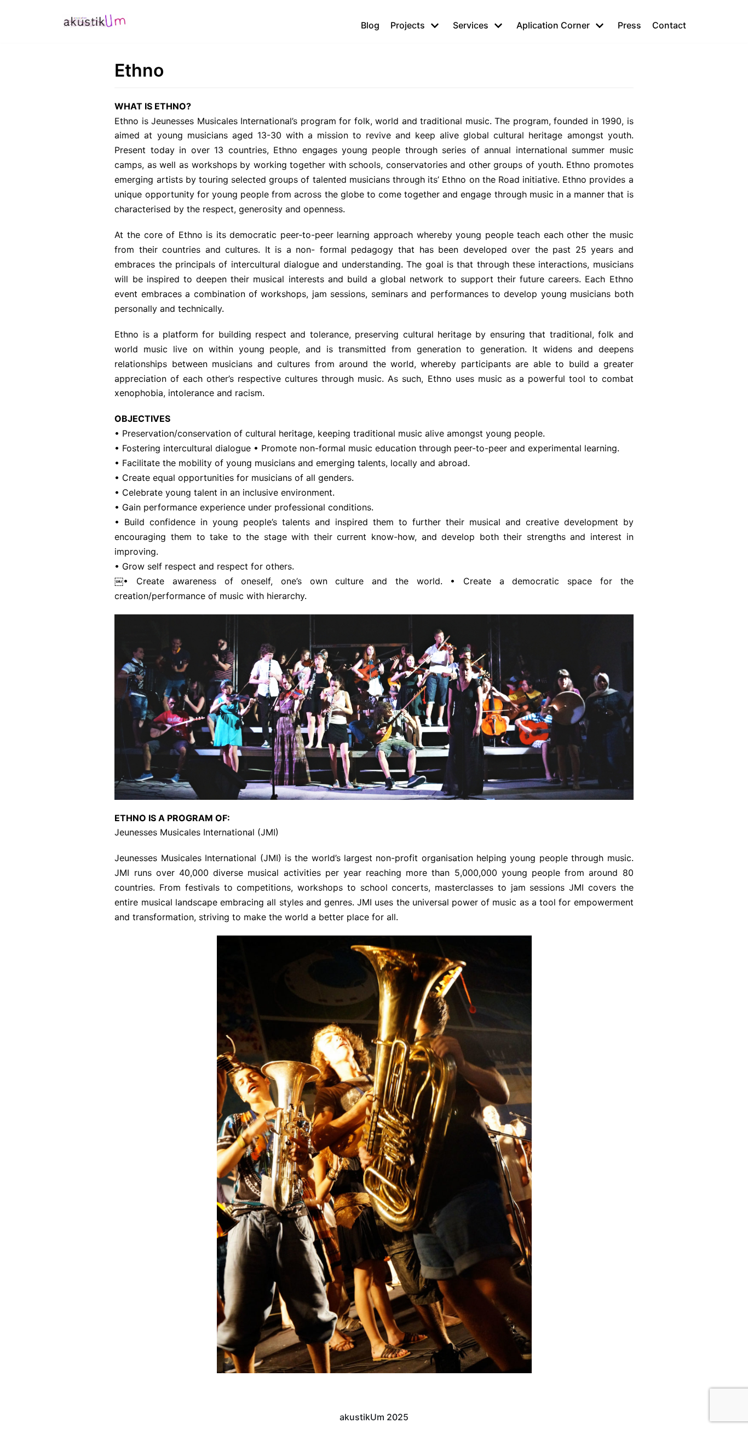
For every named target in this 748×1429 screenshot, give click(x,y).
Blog (370, 25)
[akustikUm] (95, 21)
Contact (669, 25)
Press (629, 25)
